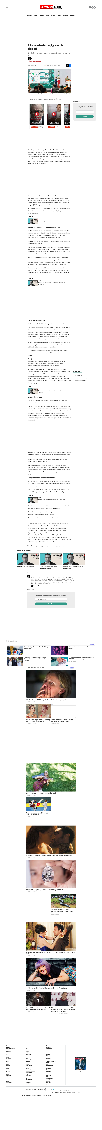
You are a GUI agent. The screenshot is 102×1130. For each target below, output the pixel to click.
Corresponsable (79, 375)
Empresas (8, 1047)
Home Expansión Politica (10, 1048)
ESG (7, 1055)
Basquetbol (48, 1067)
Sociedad (65, 15)
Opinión (38, 546)
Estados (7, 1068)
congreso (42, 15)
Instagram (92, 7)
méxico (35, 15)
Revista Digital (48, 1071)
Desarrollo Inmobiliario (30, 1071)
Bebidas (47, 1076)
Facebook (94, 7)
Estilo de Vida (48, 1082)
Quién (7, 1074)
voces (29, 43)
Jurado (47, 1084)
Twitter (90, 7)
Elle (27, 1048)
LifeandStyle (8, 1058)
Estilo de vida (28, 1054)
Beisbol (47, 1064)
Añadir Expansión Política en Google (53, 65)
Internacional (8, 1051)
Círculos (7, 1078)
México (7, 1064)
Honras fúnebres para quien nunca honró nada (51, 499)
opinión (59, 15)
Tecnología (8, 1053)
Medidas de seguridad (58, 546)
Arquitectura (28, 1074)
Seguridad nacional (46, 546)
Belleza (7, 1081)
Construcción (28, 1069)
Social (27, 1081)
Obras (7, 1054)
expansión (72, 15)
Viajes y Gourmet (9, 1082)
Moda (7, 1079)
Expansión (9, 1046)
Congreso (8, 1065)
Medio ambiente (29, 1079)
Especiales (48, 1058)
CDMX (47, 15)
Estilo (27, 1058)
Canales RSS (45, 1095)
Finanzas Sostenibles (50, 1045)
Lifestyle (47, 1070)
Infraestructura (29, 1072)
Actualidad (48, 1054)
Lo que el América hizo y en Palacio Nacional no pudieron (48, 567)
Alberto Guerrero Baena (34, 61)
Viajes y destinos (49, 1078)
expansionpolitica (48, 1089)
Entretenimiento (29, 1059)
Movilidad (28, 1084)
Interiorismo (28, 1075)
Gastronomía (48, 1075)
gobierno (29, 15)
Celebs (27, 1053)
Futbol (47, 1062)
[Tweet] (67, 65)
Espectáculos (8, 1075)
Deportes (28, 1061)
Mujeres (7, 1057)
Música (27, 1064)
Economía (8, 1050)
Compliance (28, 1095)
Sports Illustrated (51, 1061)
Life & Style (29, 1057)
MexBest (48, 1074)
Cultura (27, 1045)
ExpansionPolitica (51, 1089)
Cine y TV (27, 1062)
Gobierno (8, 1062)
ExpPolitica (45, 1089)
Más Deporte (48, 1068)
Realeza (7, 1077)
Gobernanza (28, 1082)
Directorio (50, 1095)
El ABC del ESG (49, 1048)
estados (53, 15)
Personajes (48, 1079)
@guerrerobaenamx (38, 585)
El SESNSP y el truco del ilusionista (48, 221)
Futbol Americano (49, 1065)
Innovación (48, 1047)
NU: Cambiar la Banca (80, 1072)
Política (8, 1061)
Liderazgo (48, 1055)
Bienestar (48, 1081)
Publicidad (23, 1095)
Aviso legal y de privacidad (36, 1095)
